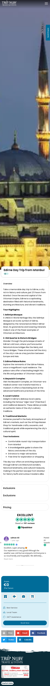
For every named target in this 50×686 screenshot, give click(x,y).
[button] (7, 633)
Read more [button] (8, 559)
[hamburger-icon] (46, 3)
